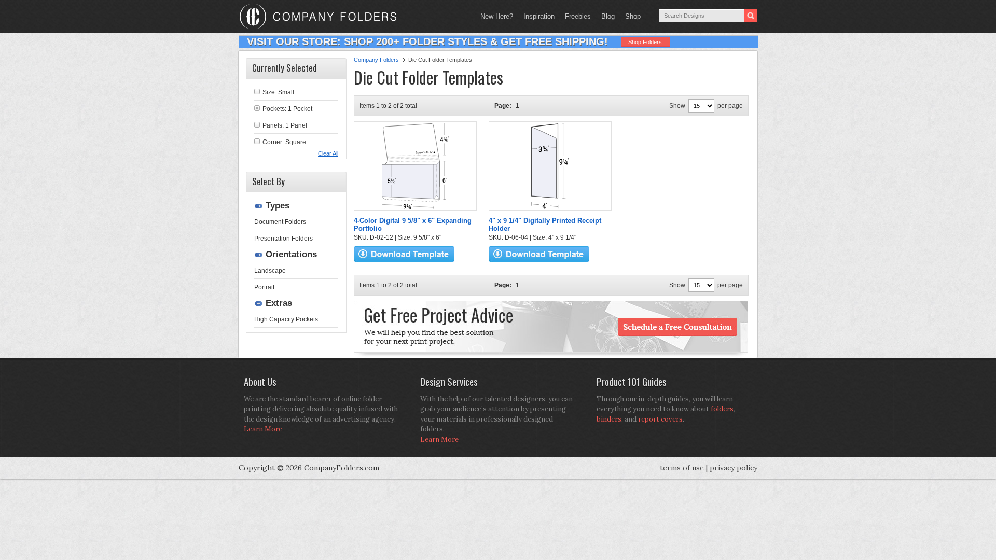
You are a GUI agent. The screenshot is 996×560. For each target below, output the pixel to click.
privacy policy (733, 467)
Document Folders (280, 222)
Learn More (263, 429)
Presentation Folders (283, 238)
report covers (660, 419)
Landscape (270, 270)
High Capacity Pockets (286, 319)
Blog (608, 16)
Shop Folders (645, 42)
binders (609, 419)
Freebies (575, 16)
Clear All (328, 153)
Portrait (264, 287)
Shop (630, 16)
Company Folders (376, 60)
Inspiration (539, 16)
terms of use (682, 467)
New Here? (496, 16)
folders (722, 408)
